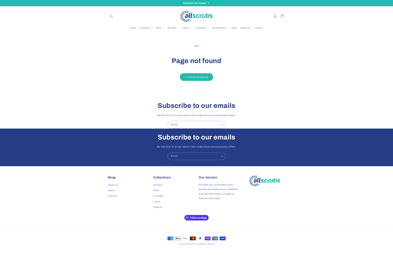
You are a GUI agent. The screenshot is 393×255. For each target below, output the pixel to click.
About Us (113, 185)
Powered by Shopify (205, 244)
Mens (156, 190)
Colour (156, 202)
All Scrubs (190, 244)
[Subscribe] (221, 124)
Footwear (158, 196)
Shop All (112, 196)
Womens (158, 185)
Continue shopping (196, 77)
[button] (111, 16)
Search (112, 190)
